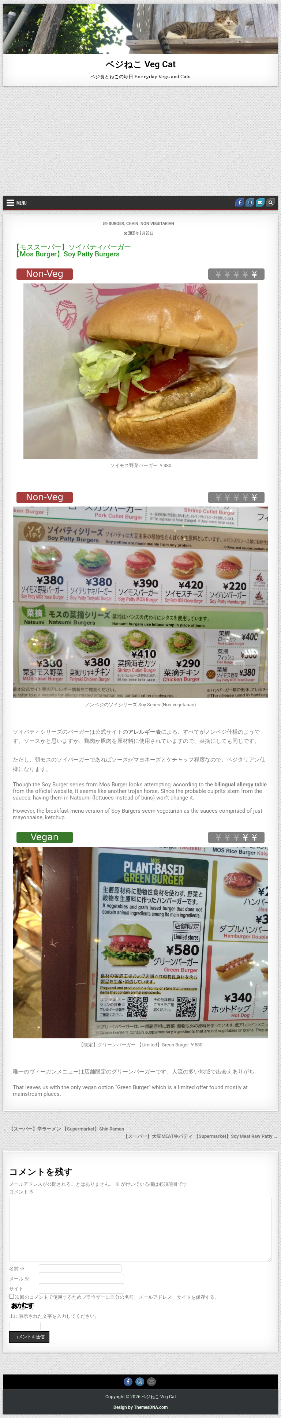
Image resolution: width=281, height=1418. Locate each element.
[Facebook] (239, 202)
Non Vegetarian (157, 223)
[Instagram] (250, 202)
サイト (16, 1288)
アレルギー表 (144, 732)
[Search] (270, 202)
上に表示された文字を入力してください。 (54, 1316)
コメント (21, 1192)
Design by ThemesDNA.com (140, 1407)
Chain (132, 223)
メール (19, 1279)
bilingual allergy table (240, 784)
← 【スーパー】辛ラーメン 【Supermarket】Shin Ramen (63, 1129)
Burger (116, 223)
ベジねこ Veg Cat (141, 64)
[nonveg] (44, 274)
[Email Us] (260, 202)
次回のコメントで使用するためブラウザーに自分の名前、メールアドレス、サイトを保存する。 (117, 1297)
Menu (21, 202)
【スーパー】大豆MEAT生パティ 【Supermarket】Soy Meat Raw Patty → (200, 1136)
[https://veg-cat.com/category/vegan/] (44, 837)
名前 (17, 1268)
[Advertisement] (140, 141)
